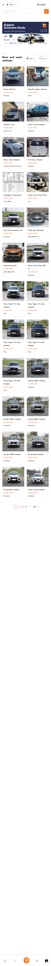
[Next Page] (38, 506)
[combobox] (24, 11)
